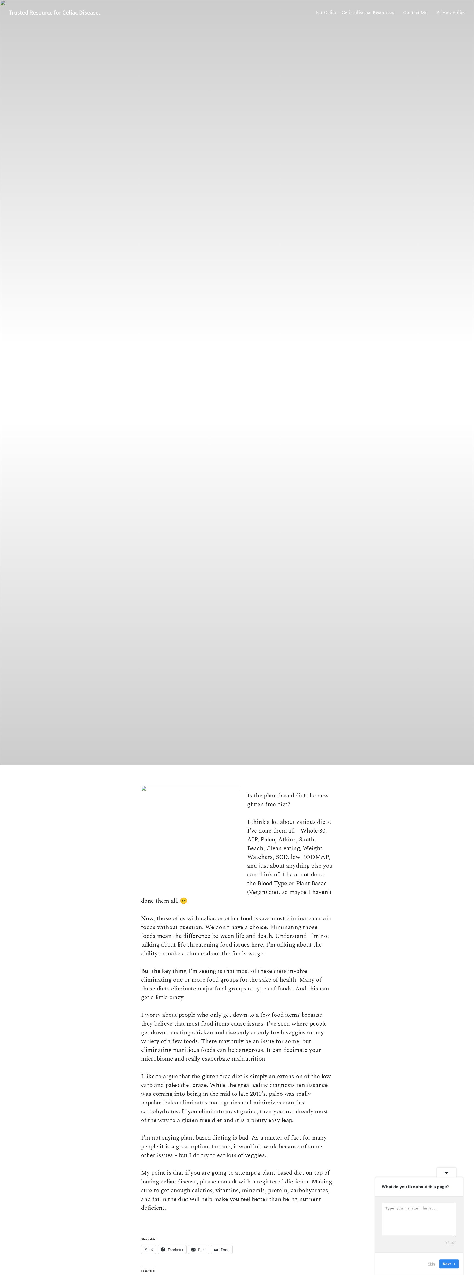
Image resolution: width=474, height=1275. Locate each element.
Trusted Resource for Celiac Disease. (54, 12)
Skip (431, 1264)
